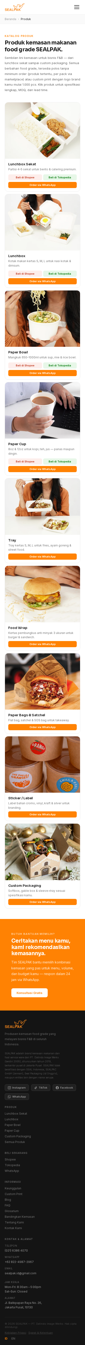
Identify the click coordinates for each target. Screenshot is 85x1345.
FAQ (7, 1205)
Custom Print (13, 1194)
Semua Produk (15, 1142)
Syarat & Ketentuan (40, 1332)
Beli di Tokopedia (60, 177)
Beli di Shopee (25, 177)
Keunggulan (13, 1188)
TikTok (43, 1087)
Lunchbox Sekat (16, 1113)
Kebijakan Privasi (15, 1332)
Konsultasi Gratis (29, 993)
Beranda (10, 19)
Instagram (19, 1087)
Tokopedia (12, 1165)
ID (6, 1338)
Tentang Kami (14, 1222)
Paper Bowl (13, 1125)
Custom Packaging (18, 1136)
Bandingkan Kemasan (20, 1216)
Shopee (10, 1159)
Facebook (66, 1087)
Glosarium (12, 1211)
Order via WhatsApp (43, 185)
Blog (8, 1199)
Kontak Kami (13, 1228)
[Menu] (76, 7)
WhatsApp (19, 1096)
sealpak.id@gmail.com (20, 1273)
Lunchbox (11, 1119)
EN (13, 1338)
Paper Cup (12, 1130)
